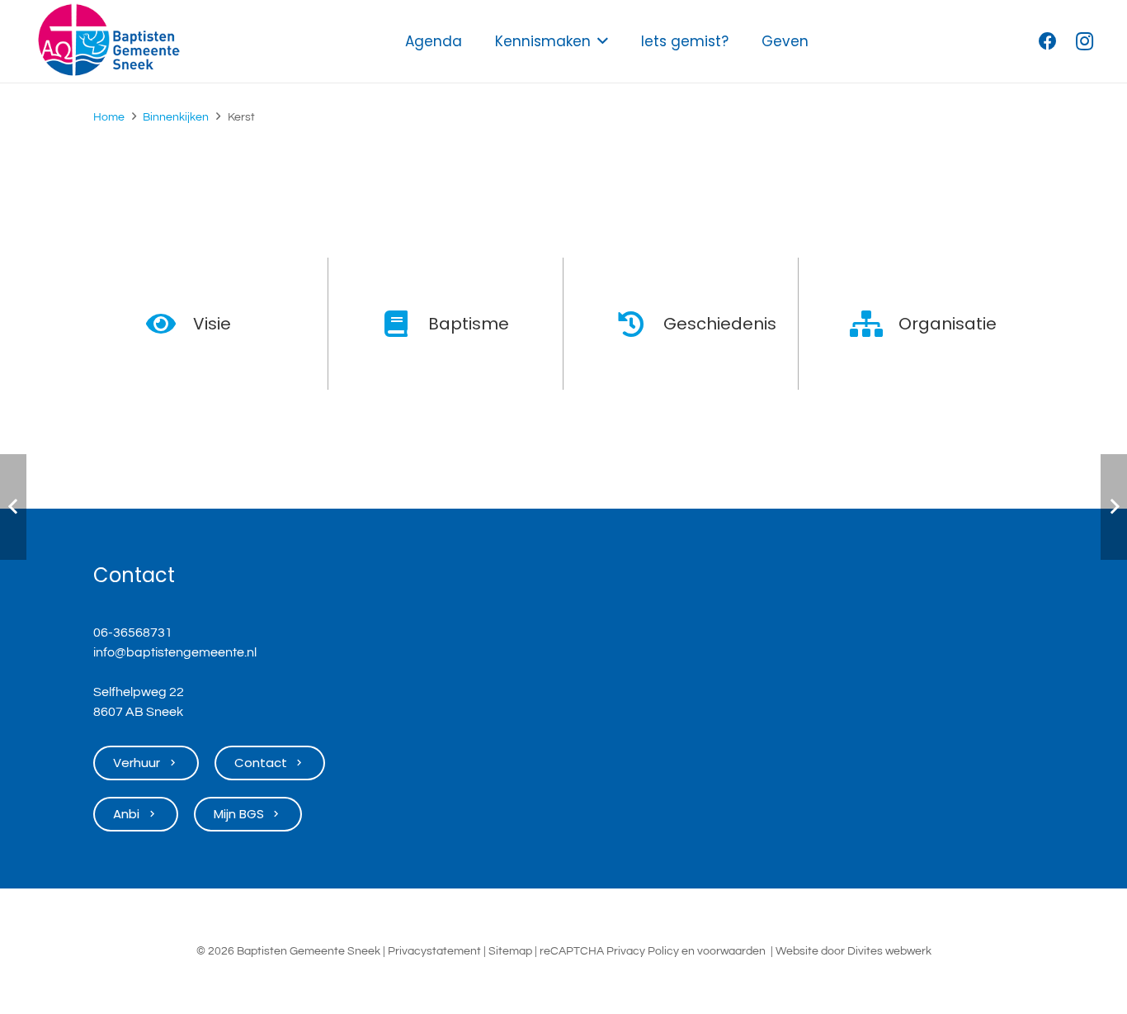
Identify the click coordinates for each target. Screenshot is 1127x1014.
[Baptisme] (404, 323)
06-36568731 (132, 632)
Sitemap (510, 951)
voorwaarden (731, 951)
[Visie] (169, 323)
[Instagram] (1084, 41)
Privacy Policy (642, 951)
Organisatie (947, 323)
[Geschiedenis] (639, 323)
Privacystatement (434, 951)
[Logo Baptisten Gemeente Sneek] (108, 41)
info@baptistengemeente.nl (175, 652)
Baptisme (468, 323)
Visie (212, 323)
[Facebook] (1048, 41)
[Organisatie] (874, 323)
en (688, 951)
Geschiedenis (719, 323)
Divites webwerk (889, 951)
